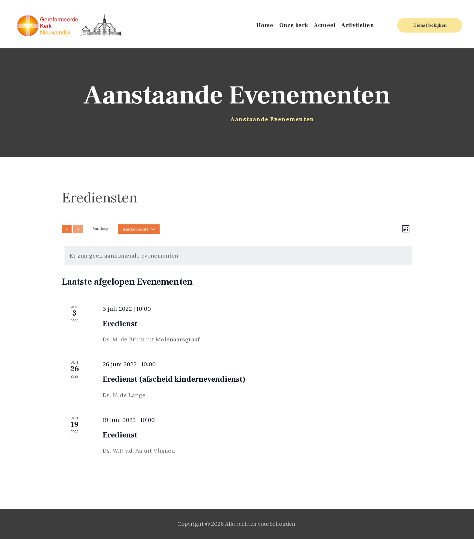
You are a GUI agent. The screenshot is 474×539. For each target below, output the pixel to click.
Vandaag (100, 228)
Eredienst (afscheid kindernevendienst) (174, 379)
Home (171, 119)
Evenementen (204, 119)
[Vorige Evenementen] (67, 229)
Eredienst (120, 324)
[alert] (238, 255)
